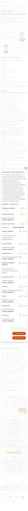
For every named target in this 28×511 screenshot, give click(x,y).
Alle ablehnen (19, 333)
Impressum (5, 204)
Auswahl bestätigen (18, 329)
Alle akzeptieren (19, 338)
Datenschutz (14, 204)
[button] (8, 220)
